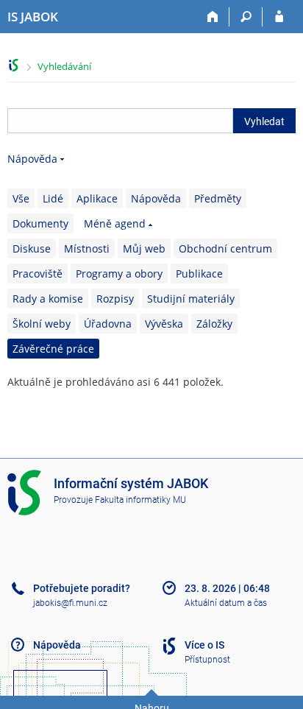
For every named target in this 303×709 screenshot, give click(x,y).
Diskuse (32, 248)
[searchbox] (120, 120)
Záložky (214, 324)
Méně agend (115, 223)
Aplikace (97, 198)
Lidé (53, 198)
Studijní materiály (191, 299)
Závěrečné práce (53, 349)
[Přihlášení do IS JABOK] (279, 17)
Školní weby (42, 324)
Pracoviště (38, 274)
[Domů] (212, 17)
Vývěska (164, 324)
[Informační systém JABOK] (13, 65)
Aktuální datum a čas (226, 603)
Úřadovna (108, 324)
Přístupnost (207, 660)
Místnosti (87, 248)
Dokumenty (40, 223)
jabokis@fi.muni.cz (70, 603)
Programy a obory (119, 274)
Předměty (217, 198)
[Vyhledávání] (246, 17)
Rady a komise (48, 299)
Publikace (199, 274)
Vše (21, 198)
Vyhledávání (64, 66)
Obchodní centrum (225, 248)
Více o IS (204, 645)
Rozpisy (115, 299)
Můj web (144, 248)
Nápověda (32, 159)
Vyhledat (264, 121)
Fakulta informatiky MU (140, 500)
